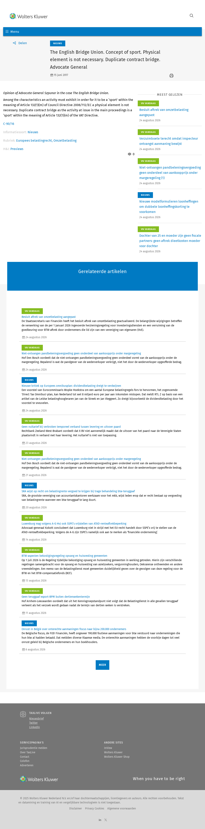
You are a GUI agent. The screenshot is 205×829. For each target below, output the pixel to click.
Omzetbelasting (64, 140)
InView (108, 748)
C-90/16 (8, 124)
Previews (16, 149)
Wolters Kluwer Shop (117, 756)
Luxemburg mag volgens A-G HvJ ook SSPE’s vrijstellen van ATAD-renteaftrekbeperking (74, 523)
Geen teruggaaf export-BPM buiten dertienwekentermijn (56, 596)
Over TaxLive (27, 752)
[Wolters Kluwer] (29, 16)
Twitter (33, 723)
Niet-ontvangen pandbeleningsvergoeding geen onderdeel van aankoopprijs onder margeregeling (81, 353)
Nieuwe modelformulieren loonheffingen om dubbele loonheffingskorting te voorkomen (168, 207)
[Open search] (191, 16)
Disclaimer (75, 808)
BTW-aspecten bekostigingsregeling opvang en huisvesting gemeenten (64, 556)
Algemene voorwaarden (121, 808)
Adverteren (26, 765)
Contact (24, 756)
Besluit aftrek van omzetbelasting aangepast (49, 317)
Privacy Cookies (94, 808)
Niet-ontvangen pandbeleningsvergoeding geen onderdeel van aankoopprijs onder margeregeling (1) (170, 173)
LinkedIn (34, 727)
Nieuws (33, 132)
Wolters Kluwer (113, 752)
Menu (14, 32)
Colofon (24, 761)
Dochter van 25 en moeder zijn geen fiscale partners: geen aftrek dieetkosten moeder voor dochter (170, 241)
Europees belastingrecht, (34, 140)
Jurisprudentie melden (33, 748)
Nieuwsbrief (36, 718)
